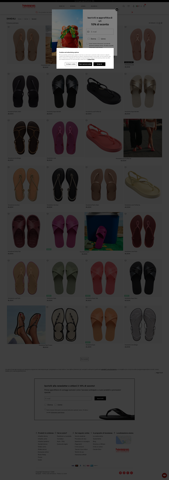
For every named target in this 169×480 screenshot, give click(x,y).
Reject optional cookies (85, 64)
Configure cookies (71, 64)
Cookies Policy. (91, 59)
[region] (85, 58)
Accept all (99, 64)
